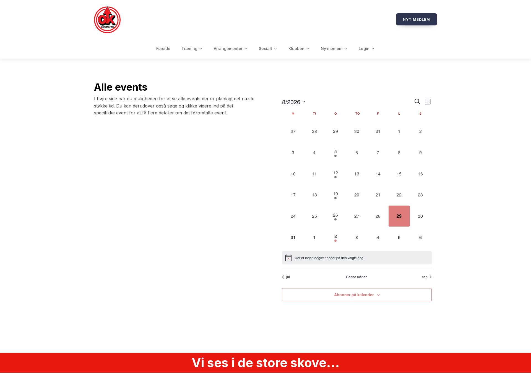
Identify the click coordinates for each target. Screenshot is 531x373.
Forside (163, 48)
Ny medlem (331, 48)
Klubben (296, 48)
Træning (189, 48)
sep (425, 277)
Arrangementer (228, 48)
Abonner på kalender (354, 294)
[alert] (357, 257)
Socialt (265, 48)
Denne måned (357, 277)
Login (364, 48)
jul (288, 277)
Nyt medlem (416, 19)
